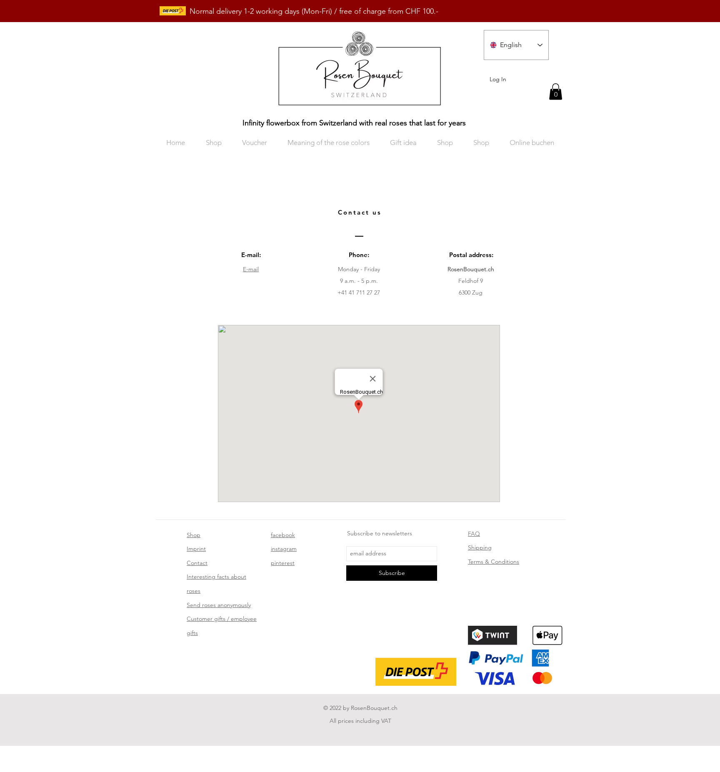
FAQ (474, 533)
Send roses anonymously (219, 605)
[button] (555, 91)
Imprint (196, 548)
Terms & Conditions (493, 561)
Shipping (480, 547)
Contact (197, 563)
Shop (193, 535)
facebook (283, 535)
